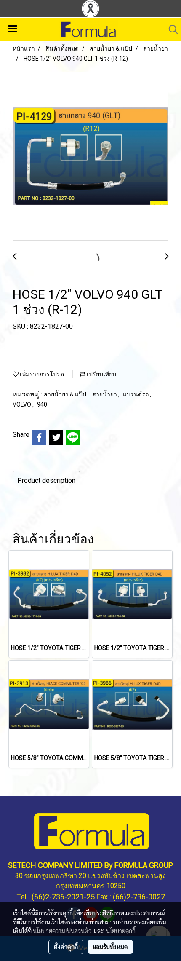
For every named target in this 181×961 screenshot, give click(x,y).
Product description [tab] (46, 480)
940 (42, 404)
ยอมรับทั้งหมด (110, 946)
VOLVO (22, 404)
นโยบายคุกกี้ (121, 930)
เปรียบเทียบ (100, 374)
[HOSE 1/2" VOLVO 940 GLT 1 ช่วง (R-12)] (90, 156)
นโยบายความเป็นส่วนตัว (62, 930)
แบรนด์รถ (136, 394)
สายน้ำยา (105, 394)
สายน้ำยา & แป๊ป (66, 394)
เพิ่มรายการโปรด (41, 374)
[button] (170, 29)
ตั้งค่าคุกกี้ (66, 946)
